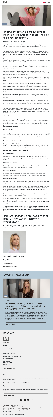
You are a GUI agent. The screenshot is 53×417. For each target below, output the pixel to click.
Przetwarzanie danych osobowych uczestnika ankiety (27, 406)
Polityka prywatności (8, 406)
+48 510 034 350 (8, 263)
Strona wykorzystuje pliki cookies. (11, 405)
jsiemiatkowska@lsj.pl (10, 266)
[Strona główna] (5, 2)
